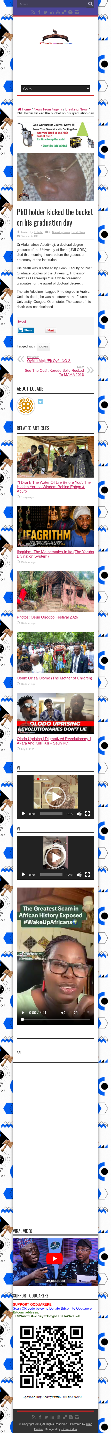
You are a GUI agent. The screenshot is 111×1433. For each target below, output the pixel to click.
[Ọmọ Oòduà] (55, 41)
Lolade (38, 232)
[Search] (90, 4)
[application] (55, 797)
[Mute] (79, 813)
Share (28, 330)
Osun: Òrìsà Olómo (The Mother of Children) (54, 678)
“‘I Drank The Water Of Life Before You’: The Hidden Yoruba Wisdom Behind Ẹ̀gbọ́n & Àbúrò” (54, 486)
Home (26, 109)
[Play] (23, 813)
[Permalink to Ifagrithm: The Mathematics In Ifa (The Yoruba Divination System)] (55, 546)
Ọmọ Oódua (69, 1429)
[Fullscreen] (87, 813)
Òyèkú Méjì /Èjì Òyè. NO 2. (49, 359)
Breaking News (76, 109)
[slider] (51, 813)
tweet (22, 321)
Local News (78, 232)
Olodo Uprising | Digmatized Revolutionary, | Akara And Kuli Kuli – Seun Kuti (54, 741)
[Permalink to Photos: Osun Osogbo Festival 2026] (55, 611)
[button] (55, 797)
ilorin (43, 346)
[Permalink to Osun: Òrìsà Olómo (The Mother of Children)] (55, 672)
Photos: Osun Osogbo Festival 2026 (47, 617)
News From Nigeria (48, 109)
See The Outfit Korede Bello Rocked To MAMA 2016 (54, 371)
